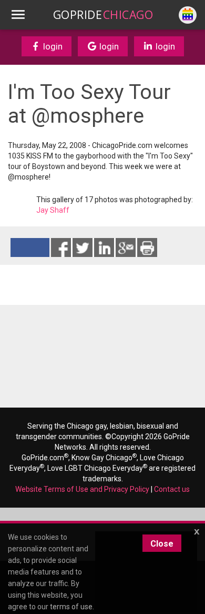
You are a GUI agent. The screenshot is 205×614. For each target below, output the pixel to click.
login (52, 46)
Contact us (172, 489)
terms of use (71, 606)
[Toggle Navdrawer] (17, 14)
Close (161, 544)
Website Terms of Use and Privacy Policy (82, 489)
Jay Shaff (52, 210)
